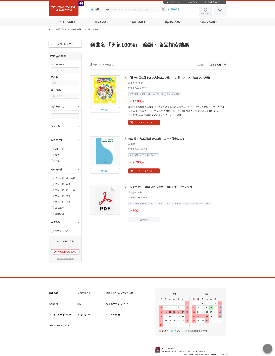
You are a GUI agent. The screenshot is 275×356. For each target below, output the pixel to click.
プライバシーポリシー (60, 314)
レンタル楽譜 (113, 314)
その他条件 (56, 169)
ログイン (193, 2)
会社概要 (53, 292)
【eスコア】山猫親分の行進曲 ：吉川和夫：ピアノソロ (160, 187)
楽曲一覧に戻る (65, 44)
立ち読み (105, 109)
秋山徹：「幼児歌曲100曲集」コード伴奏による (156, 138)
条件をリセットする (65, 258)
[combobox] (136, 9)
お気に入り (205, 13)
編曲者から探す (173, 22)
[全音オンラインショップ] (81, 3)
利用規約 (53, 303)
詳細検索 (175, 9)
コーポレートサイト (59, 325)
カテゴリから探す (66, 22)
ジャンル (55, 126)
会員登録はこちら (214, 2)
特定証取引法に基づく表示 (119, 292)
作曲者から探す (137, 22)
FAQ (79, 303)
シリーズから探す (209, 22)
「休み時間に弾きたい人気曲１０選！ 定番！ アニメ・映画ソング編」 (169, 77)
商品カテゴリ (58, 106)
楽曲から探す (102, 22)
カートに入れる (146, 122)
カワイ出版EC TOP (57, 29)
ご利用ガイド (174, 2)
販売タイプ (56, 140)
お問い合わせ (84, 314)
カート (220, 13)
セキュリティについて (117, 303)
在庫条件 (55, 222)
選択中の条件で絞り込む (65, 251)
